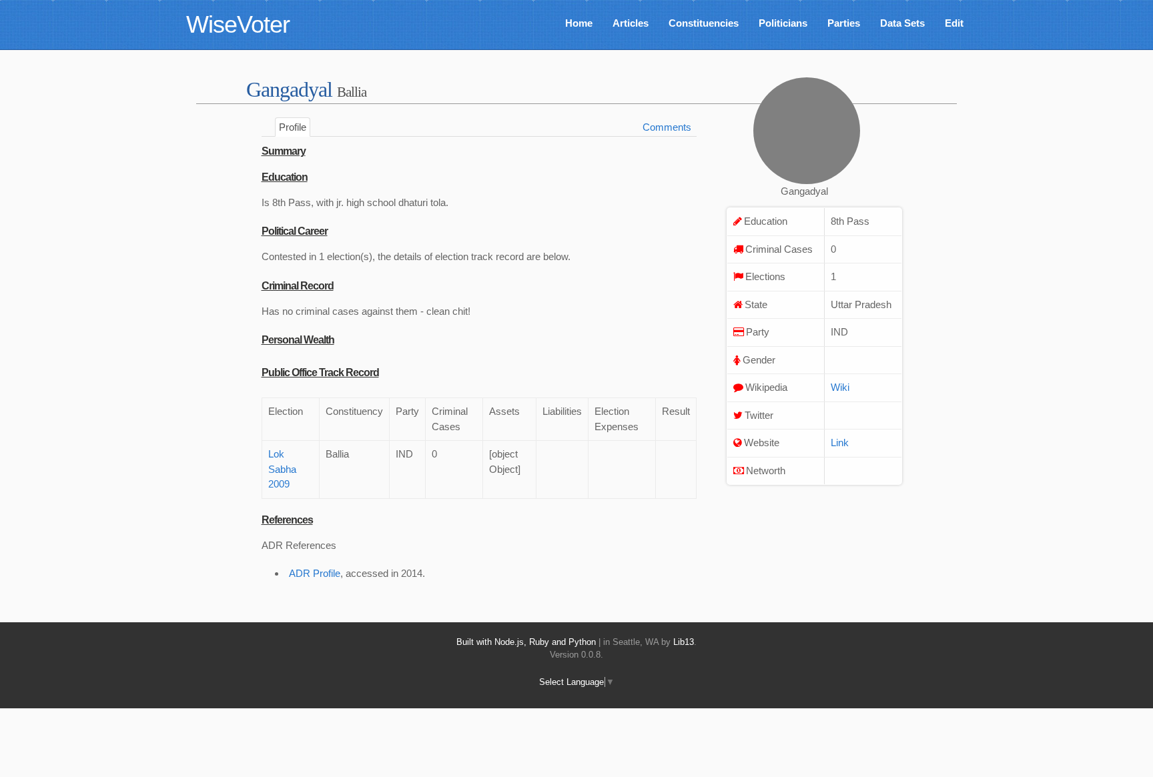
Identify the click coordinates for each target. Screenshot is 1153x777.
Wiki (840, 387)
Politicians (783, 23)
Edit (954, 23)
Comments (667, 127)
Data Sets (902, 23)
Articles (631, 23)
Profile (292, 127)
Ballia (351, 91)
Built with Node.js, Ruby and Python (526, 642)
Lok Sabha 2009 (282, 469)
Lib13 (683, 642)
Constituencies (704, 23)
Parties (843, 23)
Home (579, 23)
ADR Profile (314, 573)
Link (840, 442)
